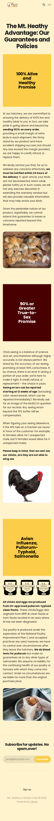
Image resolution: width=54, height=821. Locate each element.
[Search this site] (44, 4)
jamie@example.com (27, 759)
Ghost (34, 801)
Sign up (27, 789)
